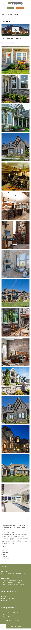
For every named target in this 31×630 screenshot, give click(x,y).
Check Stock (11, 8)
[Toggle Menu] (4, 3)
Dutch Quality (6, 21)
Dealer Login (20, 8)
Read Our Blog (6, 600)
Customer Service (6, 556)
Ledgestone (10, 38)
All (4, 38)
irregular (19, 38)
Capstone (13, 626)
